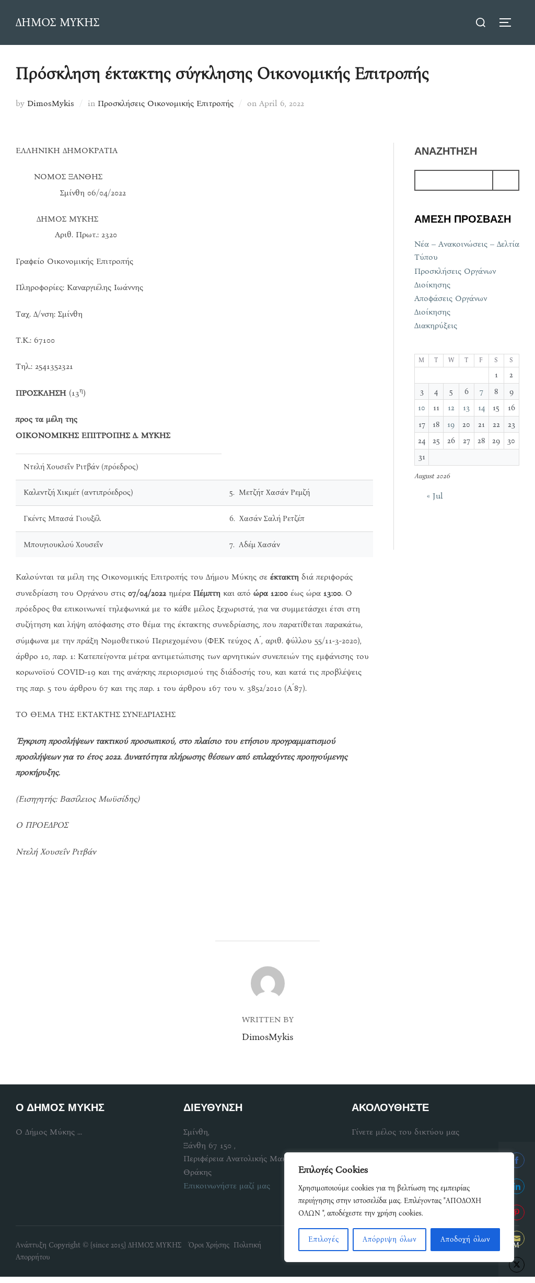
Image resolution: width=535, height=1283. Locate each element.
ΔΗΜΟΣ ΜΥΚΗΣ (57, 22)
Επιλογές (323, 1239)
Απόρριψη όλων (390, 1239)
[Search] (505, 180)
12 (451, 407)
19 (451, 424)
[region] (399, 1207)
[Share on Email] (517, 1238)
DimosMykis (50, 103)
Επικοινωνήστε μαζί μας (226, 1185)
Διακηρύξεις (435, 325)
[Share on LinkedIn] (517, 1186)
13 (466, 407)
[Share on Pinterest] (517, 1212)
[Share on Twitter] (517, 1265)
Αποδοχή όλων (465, 1239)
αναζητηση (445, 151)
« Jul (435, 496)
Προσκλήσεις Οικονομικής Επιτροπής (166, 103)
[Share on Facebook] (517, 1160)
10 (421, 407)
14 (481, 407)
